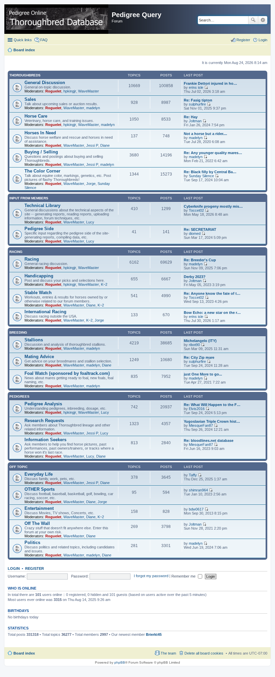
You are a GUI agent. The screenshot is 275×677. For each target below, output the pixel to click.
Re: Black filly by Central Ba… (210, 172)
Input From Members (28, 198)
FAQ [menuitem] (44, 40)
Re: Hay (191, 117)
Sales (30, 99)
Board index (24, 653)
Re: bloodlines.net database (208, 440)
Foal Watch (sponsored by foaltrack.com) (67, 373)
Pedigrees (19, 396)
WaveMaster (88, 91)
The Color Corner (42, 171)
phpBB (119, 662)
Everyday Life (38, 474)
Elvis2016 (197, 409)
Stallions (33, 339)
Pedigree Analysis (43, 403)
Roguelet (53, 91)
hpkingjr (69, 91)
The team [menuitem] (168, 653)
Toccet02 (196, 210)
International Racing (45, 311)
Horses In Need (40, 132)
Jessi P (92, 145)
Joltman (195, 121)
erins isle (196, 87)
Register (34, 568)
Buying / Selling (41, 151)
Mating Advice (39, 356)
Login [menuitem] (263, 40)
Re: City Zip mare (199, 357)
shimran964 (198, 490)
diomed (195, 233)
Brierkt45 (154, 634)
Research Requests (44, 420)
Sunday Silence (201, 176)
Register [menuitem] (243, 40)
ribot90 (194, 345)
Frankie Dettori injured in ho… (210, 83)
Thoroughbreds (25, 75)
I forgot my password (151, 576)
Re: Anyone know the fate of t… (212, 293)
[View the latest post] (206, 87)
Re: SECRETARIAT (200, 229)
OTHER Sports (39, 489)
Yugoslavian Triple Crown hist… (212, 421)
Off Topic (18, 467)
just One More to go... (203, 374)
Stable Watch (38, 292)
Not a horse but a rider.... (205, 134)
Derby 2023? (195, 277)
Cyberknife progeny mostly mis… (213, 206)
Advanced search (262, 20)
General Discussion (44, 82)
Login (14, 568)
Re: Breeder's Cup (200, 260)
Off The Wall (37, 523)
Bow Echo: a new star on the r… (212, 313)
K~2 (104, 284)
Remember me (184, 576)
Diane (105, 145)
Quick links (23, 40)
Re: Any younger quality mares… (213, 153)
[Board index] (59, 19)
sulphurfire (197, 104)
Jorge (91, 184)
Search (253, 20)
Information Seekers (45, 439)
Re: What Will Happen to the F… (212, 405)
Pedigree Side (39, 228)
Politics (32, 542)
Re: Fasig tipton (198, 100)
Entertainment (39, 508)
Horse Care (35, 116)
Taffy (193, 475)
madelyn (93, 108)
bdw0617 (196, 509)
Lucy (90, 222)
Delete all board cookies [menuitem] (203, 653)
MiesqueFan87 (201, 425)
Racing (15, 252)
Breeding (18, 332)
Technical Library (42, 205)
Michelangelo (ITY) (200, 341)
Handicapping (38, 275)
